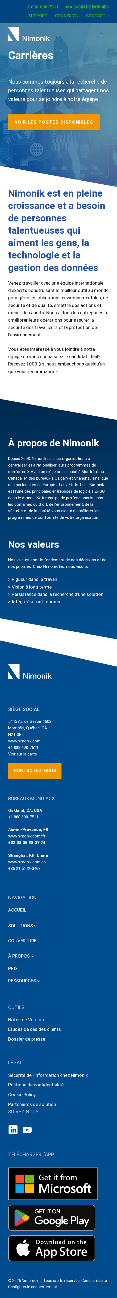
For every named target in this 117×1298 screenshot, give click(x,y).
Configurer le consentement (32, 1287)
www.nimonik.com (24, 741)
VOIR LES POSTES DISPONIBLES (54, 122)
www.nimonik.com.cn (27, 862)
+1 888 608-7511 (23, 747)
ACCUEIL (17, 910)
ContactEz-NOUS (35, 770)
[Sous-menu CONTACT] (107, 15)
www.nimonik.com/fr (26, 836)
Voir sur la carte (22, 754)
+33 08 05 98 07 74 (26, 842)
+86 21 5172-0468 (24, 868)
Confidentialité (94, 1280)
